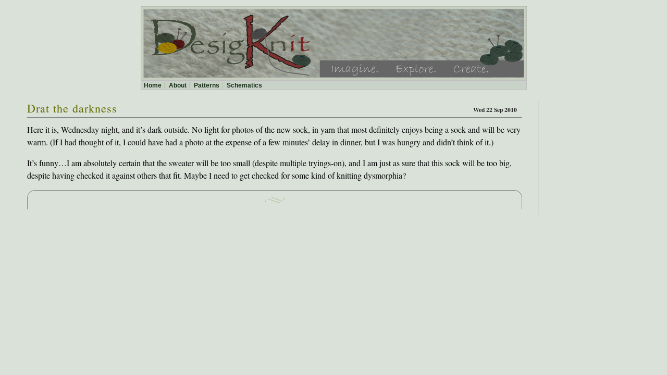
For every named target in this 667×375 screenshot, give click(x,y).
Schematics (244, 85)
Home (153, 85)
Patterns (206, 85)
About (178, 85)
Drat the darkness (72, 108)
